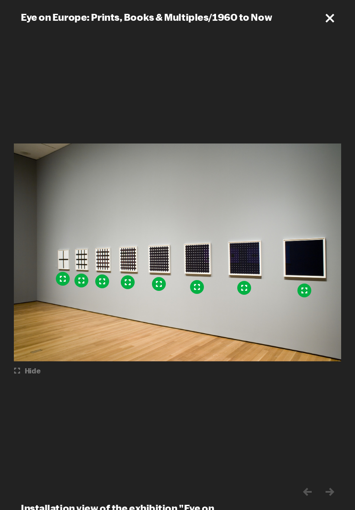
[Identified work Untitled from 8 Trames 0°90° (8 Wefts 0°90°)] (304, 290)
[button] (330, 18)
